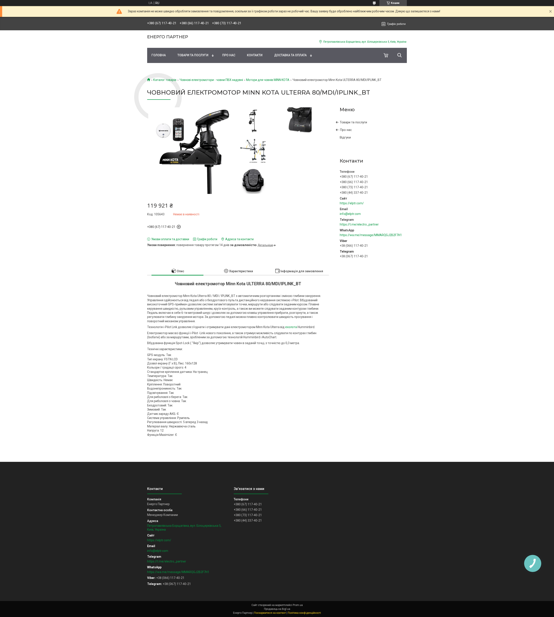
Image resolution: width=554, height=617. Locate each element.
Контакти (255, 55)
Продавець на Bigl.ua (277, 609)
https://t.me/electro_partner (359, 224)
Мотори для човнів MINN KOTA (267, 80)
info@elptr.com (350, 214)
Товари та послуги (192, 55)
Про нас (228, 55)
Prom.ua (298, 605)
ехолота (291, 327)
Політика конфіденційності (304, 612)
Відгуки (345, 137)
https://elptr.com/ (352, 203)
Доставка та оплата (290, 55)
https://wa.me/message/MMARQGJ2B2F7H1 (371, 235)
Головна (158, 55)
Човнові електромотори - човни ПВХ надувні (211, 80)
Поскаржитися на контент (270, 612)
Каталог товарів (164, 80)
